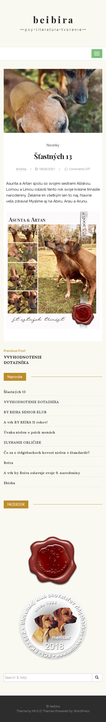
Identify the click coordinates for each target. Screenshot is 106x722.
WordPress (81, 711)
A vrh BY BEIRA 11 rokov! (26, 422)
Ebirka (9, 483)
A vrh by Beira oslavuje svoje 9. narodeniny (42, 473)
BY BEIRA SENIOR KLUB (25, 412)
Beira (8, 463)
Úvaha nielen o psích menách (29, 432)
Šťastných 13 (15, 392)
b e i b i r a (53, 19)
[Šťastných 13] (53, 100)
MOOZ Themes (43, 711)
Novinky (53, 145)
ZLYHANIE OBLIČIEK (22, 442)
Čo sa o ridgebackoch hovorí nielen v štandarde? (47, 452)
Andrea (21, 169)
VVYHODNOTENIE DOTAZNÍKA (31, 402)
